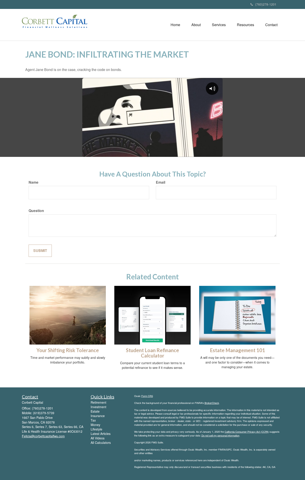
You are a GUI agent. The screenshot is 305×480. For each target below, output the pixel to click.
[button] (196, 24)
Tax (93, 420)
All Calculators (101, 442)
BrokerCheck (212, 403)
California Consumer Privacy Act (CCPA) (247, 431)
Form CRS (147, 396)
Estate (95, 411)
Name (33, 182)
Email (160, 182)
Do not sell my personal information (220, 435)
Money (95, 424)
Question (36, 210)
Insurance (98, 416)
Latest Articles (101, 433)
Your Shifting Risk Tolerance (67, 350)
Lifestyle (96, 429)
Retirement (98, 402)
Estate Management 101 (237, 350)
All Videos (97, 438)
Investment (98, 407)
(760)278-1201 (265, 4)
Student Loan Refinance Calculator (152, 353)
